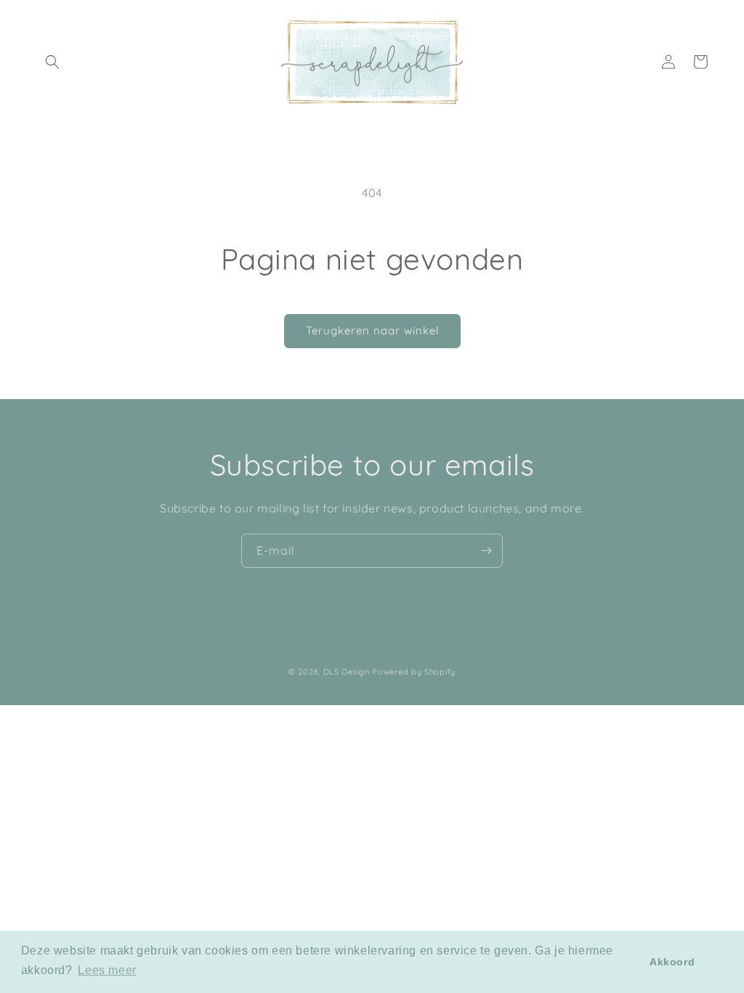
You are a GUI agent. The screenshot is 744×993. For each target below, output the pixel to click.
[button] (52, 62)
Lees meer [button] (107, 970)
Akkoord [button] (672, 962)
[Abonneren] (486, 551)
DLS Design (346, 672)
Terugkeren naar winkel (372, 330)
